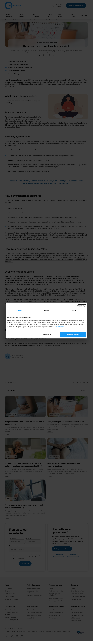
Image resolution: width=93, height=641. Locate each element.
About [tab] (74, 310)
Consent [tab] (19, 310)
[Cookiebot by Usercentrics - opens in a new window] (78, 305)
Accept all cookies (73, 334)
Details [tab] (46, 310)
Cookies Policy (58, 326)
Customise (45, 334)
